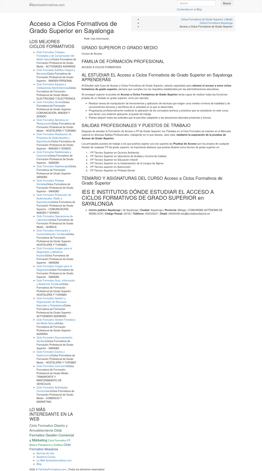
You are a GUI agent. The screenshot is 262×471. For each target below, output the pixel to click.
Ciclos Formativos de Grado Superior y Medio (207, 19)
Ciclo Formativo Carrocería (52, 366)
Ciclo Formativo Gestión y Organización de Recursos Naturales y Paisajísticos (51, 301)
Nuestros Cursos (46, 457)
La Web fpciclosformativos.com (54, 460)
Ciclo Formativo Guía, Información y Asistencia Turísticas (56, 282)
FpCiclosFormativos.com (52, 469)
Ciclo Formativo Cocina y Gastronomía (51, 353)
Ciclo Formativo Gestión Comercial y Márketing (51, 435)
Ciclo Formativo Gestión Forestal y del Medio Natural (56, 321)
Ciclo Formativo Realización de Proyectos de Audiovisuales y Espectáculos (54, 137)
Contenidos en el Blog (189, 9)
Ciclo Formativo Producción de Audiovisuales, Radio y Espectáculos (54, 198)
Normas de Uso (45, 453)
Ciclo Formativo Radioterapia (53, 166)
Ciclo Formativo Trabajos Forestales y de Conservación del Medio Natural (55, 55)
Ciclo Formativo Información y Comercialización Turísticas (53, 232)
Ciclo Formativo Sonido (50, 102)
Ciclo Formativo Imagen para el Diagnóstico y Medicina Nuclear (54, 251)
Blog (39, 464)
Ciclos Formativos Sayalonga (216, 23)
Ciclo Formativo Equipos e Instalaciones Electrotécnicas (53, 86)
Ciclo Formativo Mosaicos (50, 446)
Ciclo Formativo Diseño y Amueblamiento (48, 427)
